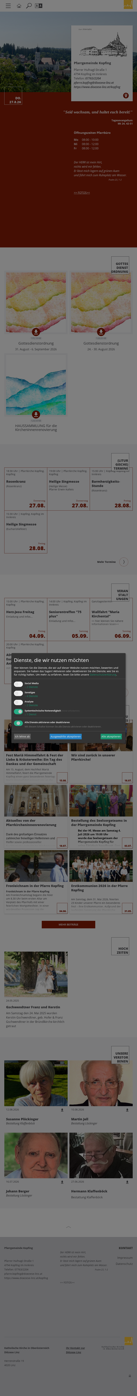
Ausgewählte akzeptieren (66, 736)
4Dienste (31, 696)
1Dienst (30, 714)
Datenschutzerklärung (103, 674)
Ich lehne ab (22, 736)
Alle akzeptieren (111, 736)
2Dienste (31, 687)
